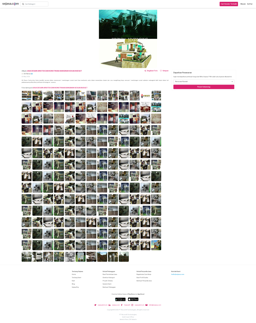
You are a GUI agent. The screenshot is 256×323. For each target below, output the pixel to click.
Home (74, 274)
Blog (73, 284)
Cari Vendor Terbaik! (229, 4)
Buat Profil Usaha (142, 277)
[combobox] (36, 4)
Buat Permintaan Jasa (110, 274)
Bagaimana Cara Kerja (143, 274)
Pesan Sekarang (203, 87)
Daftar (250, 4)
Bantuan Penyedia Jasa (144, 281)
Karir (73, 281)
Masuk (243, 4)
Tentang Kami (76, 277)
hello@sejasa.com (177, 274)
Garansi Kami (107, 284)
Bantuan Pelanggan (109, 287)
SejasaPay (75, 287)
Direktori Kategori (109, 277)
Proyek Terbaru (108, 281)
